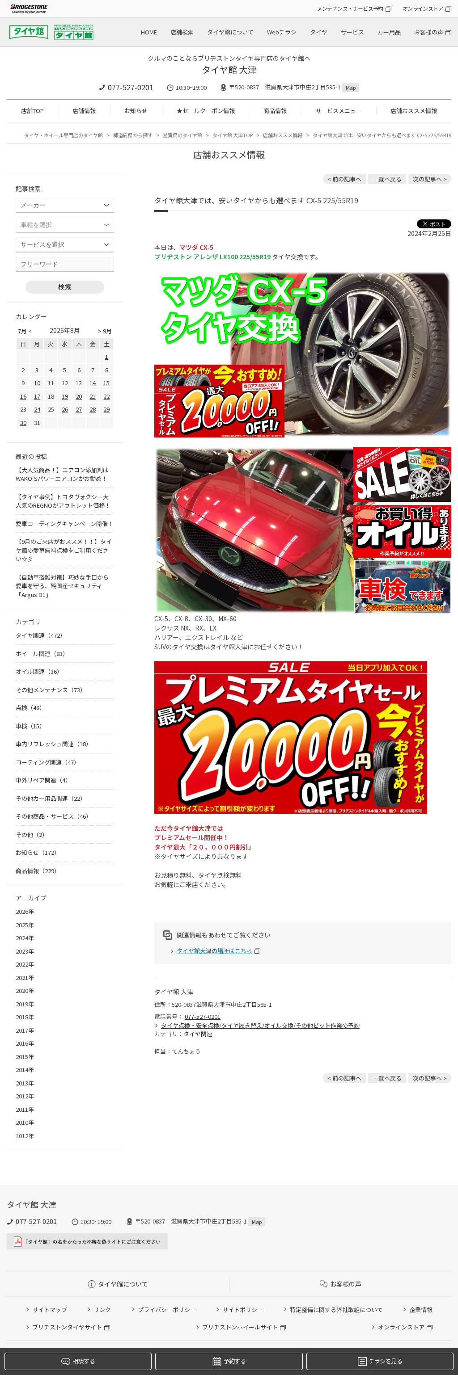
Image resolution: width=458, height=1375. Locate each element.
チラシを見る (385, 1361)
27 (79, 409)
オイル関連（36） (39, 671)
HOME (149, 32)
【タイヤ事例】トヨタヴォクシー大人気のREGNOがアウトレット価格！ (63, 501)
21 (92, 396)
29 (106, 409)
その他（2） (32, 834)
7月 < (25, 331)
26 (65, 409)
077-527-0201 (130, 87)
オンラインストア (423, 8)
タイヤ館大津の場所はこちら (214, 950)
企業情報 (421, 1309)
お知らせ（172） (38, 852)
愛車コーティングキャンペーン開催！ (65, 523)
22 (106, 396)
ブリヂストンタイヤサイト (67, 1327)
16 (23, 396)
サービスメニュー (338, 110)
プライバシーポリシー (167, 1309)
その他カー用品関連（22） (51, 798)
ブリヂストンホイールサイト (240, 1327)
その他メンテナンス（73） (51, 689)
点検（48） (30, 707)
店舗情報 (84, 110)
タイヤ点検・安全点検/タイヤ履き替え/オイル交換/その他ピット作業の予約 (260, 1025)
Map (351, 87)
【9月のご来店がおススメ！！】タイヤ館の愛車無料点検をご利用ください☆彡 (64, 550)
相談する (83, 1361)
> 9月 (105, 331)
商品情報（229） (38, 870)
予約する (235, 1361)
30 (23, 422)
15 (106, 382)
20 (79, 396)
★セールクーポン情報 (206, 110)
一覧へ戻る (387, 179)
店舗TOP (32, 110)
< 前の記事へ (344, 179)
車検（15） (30, 726)
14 (92, 382)
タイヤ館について (230, 32)
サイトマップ (49, 1309)
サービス (352, 32)
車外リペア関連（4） (43, 780)
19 (65, 396)
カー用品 (389, 32)
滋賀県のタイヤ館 (182, 135)
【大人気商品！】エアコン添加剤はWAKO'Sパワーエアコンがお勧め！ (62, 474)
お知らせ (136, 110)
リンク (102, 1309)
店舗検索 (182, 32)
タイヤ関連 (197, 1034)
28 (92, 409)
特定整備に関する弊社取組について (336, 1309)
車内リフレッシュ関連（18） (54, 744)
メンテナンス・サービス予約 (350, 8)
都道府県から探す (133, 135)
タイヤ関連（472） (41, 635)
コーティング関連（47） (48, 762)
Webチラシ (282, 32)
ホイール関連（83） (42, 653)
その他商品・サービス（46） (54, 816)
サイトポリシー (242, 1309)
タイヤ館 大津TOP (232, 135)
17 (37, 396)
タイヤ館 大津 (229, 69)
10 (37, 382)
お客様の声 (428, 32)
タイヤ (318, 32)
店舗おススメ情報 (413, 110)
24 (37, 409)
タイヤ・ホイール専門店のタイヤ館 (63, 135)
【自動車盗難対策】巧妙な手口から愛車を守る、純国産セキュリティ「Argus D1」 (62, 586)
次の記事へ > (430, 179)
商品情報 (275, 110)
